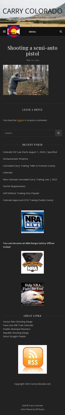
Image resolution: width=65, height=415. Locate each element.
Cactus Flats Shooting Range (17, 321)
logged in (21, 120)
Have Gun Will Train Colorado (18, 325)
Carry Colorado (32, 11)
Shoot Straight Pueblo (14, 336)
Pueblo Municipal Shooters (16, 328)
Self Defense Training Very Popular (21, 193)
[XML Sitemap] (32, 359)
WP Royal (39, 409)
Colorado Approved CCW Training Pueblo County (28, 200)
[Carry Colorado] (14, 31)
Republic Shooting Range (16, 332)
